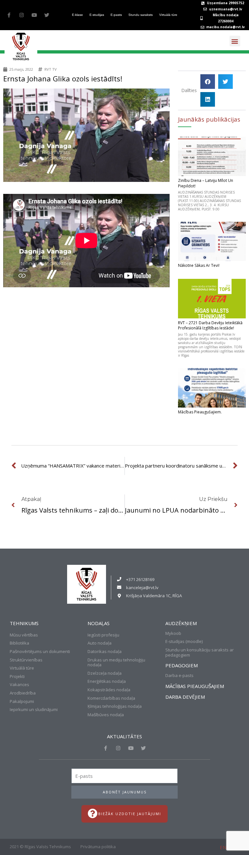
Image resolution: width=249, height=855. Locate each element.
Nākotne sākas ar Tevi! (198, 265)
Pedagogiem (181, 665)
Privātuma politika (98, 846)
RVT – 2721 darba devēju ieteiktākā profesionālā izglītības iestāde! (210, 325)
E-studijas (96, 15)
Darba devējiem (185, 697)
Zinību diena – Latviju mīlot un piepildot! (205, 183)
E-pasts (116, 15)
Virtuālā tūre (168, 15)
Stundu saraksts (140, 15)
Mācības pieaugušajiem (194, 686)
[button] (235, 41)
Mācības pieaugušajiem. (200, 412)
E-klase (77, 15)
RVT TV (50, 69)
